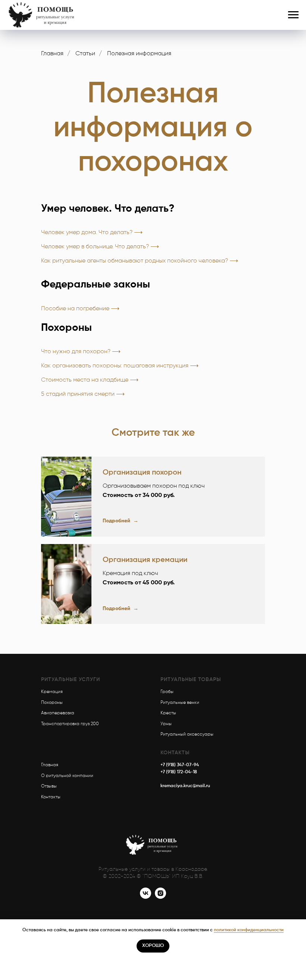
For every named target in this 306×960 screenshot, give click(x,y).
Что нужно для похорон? (75, 352)
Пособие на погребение (76, 309)
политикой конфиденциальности (249, 930)
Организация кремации (145, 560)
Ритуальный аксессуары (186, 734)
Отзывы (49, 786)
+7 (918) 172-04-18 (178, 772)
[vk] (145, 897)
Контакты (50, 797)
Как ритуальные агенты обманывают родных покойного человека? (134, 261)
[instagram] (160, 897)
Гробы (167, 692)
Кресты (168, 713)
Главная (52, 54)
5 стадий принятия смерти (78, 394)
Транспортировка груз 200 (70, 724)
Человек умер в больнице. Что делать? (95, 247)
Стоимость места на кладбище (84, 380)
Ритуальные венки (179, 702)
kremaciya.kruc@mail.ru (185, 786)
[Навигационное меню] (293, 15)
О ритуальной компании (67, 776)
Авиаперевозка (57, 713)
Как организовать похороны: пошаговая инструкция (114, 366)
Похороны (52, 702)
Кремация (52, 692)
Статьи (85, 54)
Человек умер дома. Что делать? (86, 233)
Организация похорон (142, 472)
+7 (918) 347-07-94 (179, 765)
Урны (166, 724)
